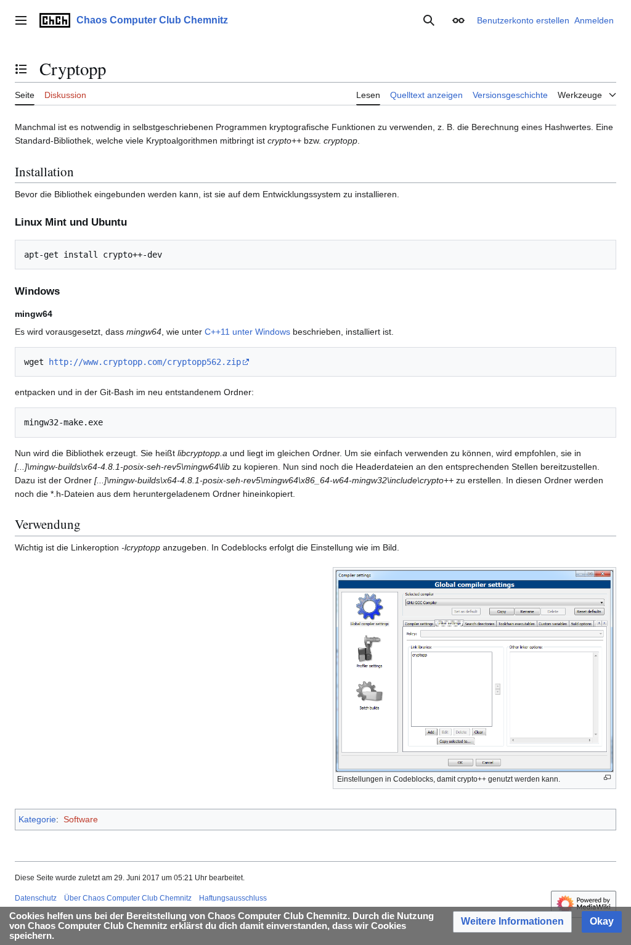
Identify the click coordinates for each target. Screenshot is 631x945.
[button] (21, 20)
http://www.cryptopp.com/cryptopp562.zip (145, 362)
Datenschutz (36, 898)
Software (80, 819)
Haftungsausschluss (233, 898)
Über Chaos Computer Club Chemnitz (128, 898)
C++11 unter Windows (247, 332)
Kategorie (37, 819)
